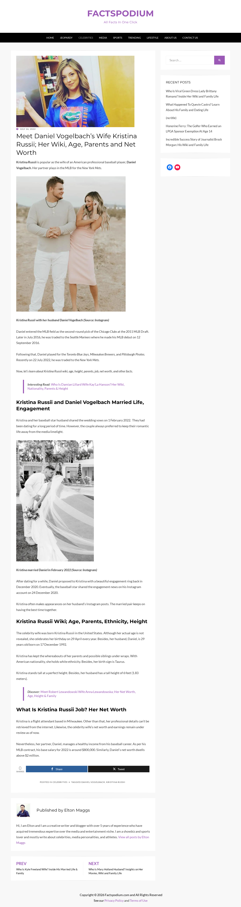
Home (50, 37)
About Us (170, 37)
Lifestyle (152, 37)
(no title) (171, 118)
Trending (134, 37)
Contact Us (190, 37)
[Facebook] (170, 167)
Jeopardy (66, 37)
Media (103, 37)
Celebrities (86, 37)
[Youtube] (177, 167)
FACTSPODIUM (120, 13)
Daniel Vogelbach (93, 782)
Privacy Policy (114, 900)
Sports (117, 37)
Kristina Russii (115, 782)
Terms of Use (138, 900)
